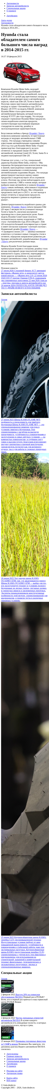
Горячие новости (14, 1056)
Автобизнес (12, 16)
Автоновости (13, 3)
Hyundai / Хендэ (36, 133)
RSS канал (11, 1080)
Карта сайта (12, 1078)
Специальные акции (16, 8)
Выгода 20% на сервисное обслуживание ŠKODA (20, 995)
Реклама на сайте (14, 1071)
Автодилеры (12, 1054)
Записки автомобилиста (18, 6)
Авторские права (14, 1073)
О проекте (11, 11)
